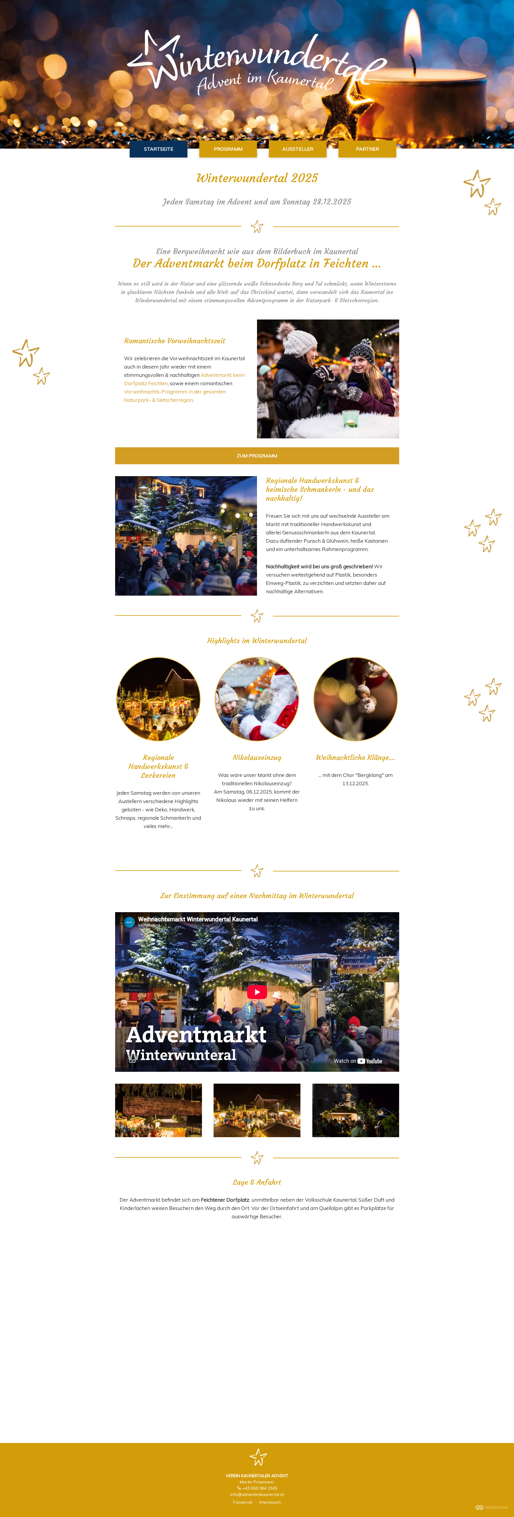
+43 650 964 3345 (259, 1488)
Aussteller (297, 149)
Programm (228, 149)
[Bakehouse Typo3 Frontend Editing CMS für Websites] (492, 1508)
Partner (367, 149)
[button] (158, 699)
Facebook (243, 1502)
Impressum (270, 1502)
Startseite (158, 149)
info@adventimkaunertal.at (257, 1494)
